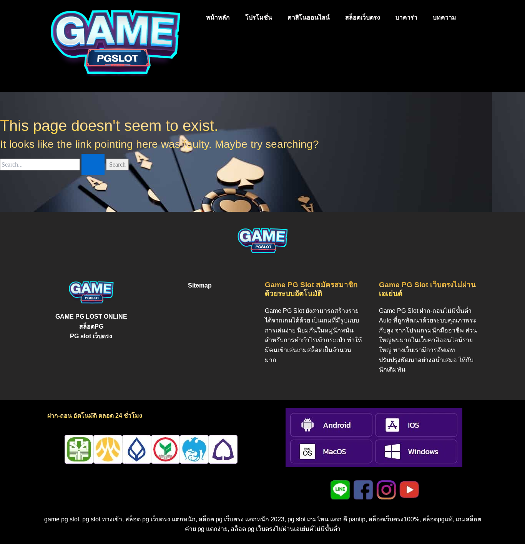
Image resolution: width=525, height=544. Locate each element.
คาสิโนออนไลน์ (308, 17)
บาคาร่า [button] (406, 17)
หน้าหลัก (218, 17)
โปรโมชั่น (258, 17)
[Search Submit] (93, 164)
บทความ (444, 17)
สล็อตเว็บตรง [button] (362, 17)
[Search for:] (53, 164)
